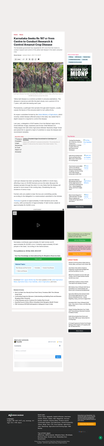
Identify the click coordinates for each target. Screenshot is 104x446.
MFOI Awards (78, 57)
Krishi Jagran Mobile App (28, 280)
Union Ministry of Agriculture (48, 114)
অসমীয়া (15, 422)
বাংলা (33, 420)
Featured (45, 420)
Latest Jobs (85, 59)
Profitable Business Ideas (74, 59)
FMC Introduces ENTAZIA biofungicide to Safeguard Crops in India (34, 304)
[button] (63, 209)
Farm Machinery (56, 422)
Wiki (54, 418)
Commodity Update (44, 422)
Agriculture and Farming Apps (58, 426)
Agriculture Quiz (23, 282)
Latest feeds (73, 260)
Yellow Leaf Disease (22, 271)
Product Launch (64, 420)
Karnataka (37, 267)
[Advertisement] (38, 165)
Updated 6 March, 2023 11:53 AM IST (31, 55)
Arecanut (17, 201)
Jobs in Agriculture (44, 282)
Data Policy (53, 441)
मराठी (16, 420)
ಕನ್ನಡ (8, 422)
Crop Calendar (33, 282)
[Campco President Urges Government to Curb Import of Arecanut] (18, 145)
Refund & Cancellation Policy (63, 441)
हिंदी (13, 420)
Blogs (44, 424)
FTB (52, 424)
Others (40, 424)
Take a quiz (38, 259)
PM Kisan (71, 57)
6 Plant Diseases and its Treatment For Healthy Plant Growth (32, 300)
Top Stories (71, 136)
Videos (50, 418)
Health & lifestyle (58, 416)
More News (79, 331)
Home (40, 416)
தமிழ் (23, 420)
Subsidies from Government (75, 62)
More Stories (80, 207)
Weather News (87, 57)
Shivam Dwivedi (18, 55)
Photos (45, 418)
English (9, 420)
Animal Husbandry (67, 422)
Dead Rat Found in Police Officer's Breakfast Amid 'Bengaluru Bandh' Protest (36, 302)
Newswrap (45, 426)
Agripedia (49, 416)
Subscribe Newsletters (80, 254)
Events (40, 418)
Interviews (67, 416)
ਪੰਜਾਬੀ (20, 420)
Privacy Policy (37, 441)
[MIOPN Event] (79, 73)
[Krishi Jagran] (15, 415)
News (44, 416)
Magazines (60, 418)
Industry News (53, 420)
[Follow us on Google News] (81, 431)
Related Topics (20, 264)
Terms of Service (45, 441)
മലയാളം (28, 420)
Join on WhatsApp (79, 240)
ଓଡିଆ (11, 422)
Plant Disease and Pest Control (23, 267)
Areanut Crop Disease (48, 267)
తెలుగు (20, 422)
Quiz (48, 424)
